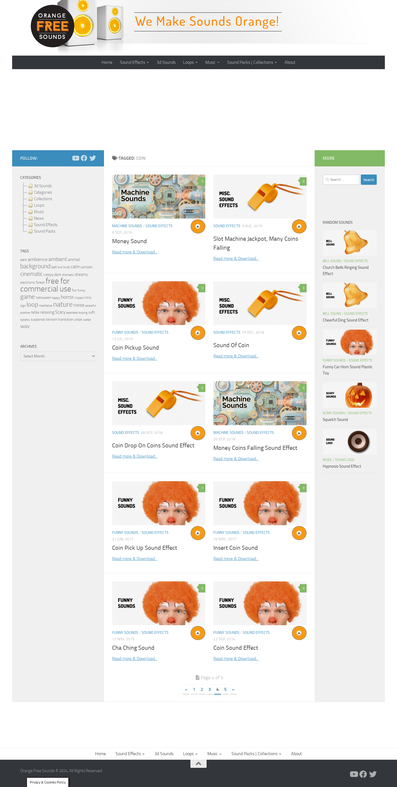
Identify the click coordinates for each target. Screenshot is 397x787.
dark (57, 274)
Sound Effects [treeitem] (46, 224)
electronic (27, 282)
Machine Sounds (127, 226)
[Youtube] (75, 158)
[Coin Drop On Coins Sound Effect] (158, 403)
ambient (57, 259)
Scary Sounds (334, 413)
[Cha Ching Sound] (158, 603)
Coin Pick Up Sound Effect (144, 547)
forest (40, 282)
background (35, 266)
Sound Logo (344, 460)
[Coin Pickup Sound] (158, 303)
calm (75, 266)
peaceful (90, 305)
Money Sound (129, 241)
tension (51, 319)
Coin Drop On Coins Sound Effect (153, 445)
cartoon (86, 267)
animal (74, 259)
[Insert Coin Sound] (260, 503)
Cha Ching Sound (133, 647)
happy (56, 298)
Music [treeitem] (39, 211)
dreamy (81, 274)
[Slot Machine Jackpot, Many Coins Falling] (260, 197)
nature (63, 304)
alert (23, 260)
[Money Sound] (158, 197)
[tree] (58, 209)
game (27, 296)
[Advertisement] (198, 110)
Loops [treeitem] (39, 205)
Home (107, 62)
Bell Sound (332, 261)
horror (67, 297)
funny (81, 290)
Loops (188, 62)
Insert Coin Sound (235, 547)
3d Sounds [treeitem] (43, 185)
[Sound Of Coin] (260, 303)
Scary (60, 312)
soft (91, 312)
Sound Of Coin (231, 345)
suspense (38, 319)
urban (78, 319)
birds (66, 267)
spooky (25, 320)
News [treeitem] (39, 218)
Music (210, 62)
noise (78, 305)
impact (79, 298)
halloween (43, 298)
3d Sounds (166, 62)
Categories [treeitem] (43, 192)
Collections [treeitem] (43, 198)
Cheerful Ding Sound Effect (345, 320)
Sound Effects (132, 62)
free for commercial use (45, 285)
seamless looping (77, 312)
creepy (48, 275)
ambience (38, 259)
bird (60, 267)
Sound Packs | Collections (250, 62)
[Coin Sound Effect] (260, 603)
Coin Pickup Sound (135, 347)
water (87, 320)
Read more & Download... (134, 251)
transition (65, 319)
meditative (45, 305)
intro (88, 298)
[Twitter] (92, 158)
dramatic (68, 275)
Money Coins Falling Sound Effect (255, 447)
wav (25, 326)
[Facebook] (84, 158)
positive (25, 312)
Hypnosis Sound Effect (342, 466)
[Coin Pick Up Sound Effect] (158, 503)
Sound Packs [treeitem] (44, 231)
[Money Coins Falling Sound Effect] (260, 403)
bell (54, 267)
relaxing (47, 312)
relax (35, 312)
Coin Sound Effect (235, 647)
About (290, 62)
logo (23, 305)
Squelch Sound (335, 419)
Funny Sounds (125, 332)
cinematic (31, 273)
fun (74, 290)
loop (32, 304)
